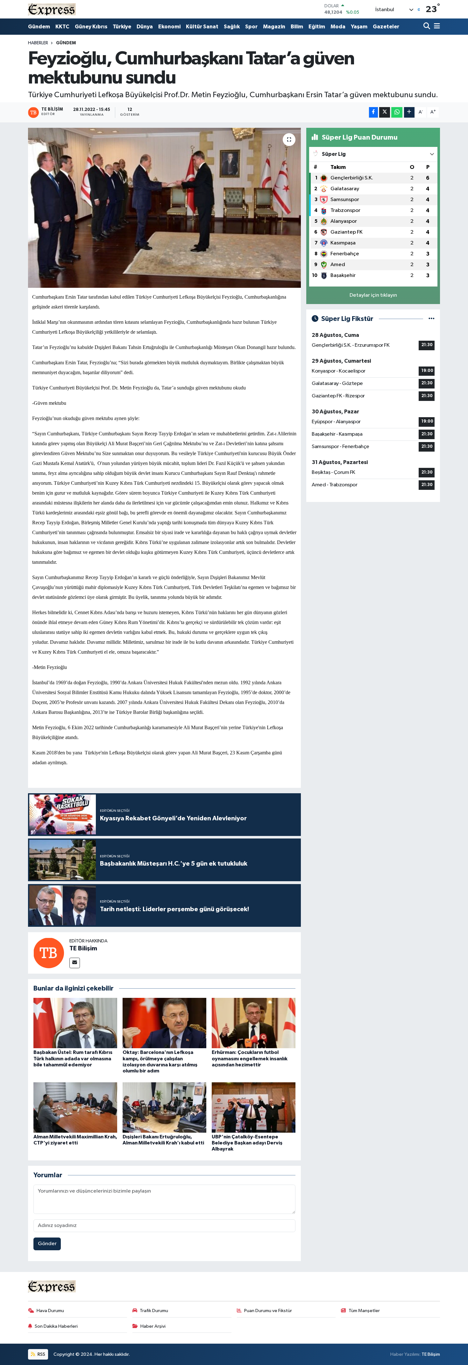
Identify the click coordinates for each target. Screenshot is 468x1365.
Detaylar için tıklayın (373, 295)
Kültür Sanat (202, 26)
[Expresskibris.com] (52, 9)
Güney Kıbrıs (91, 26)
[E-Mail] (74, 963)
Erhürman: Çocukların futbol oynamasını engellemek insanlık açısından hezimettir (249, 1058)
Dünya (145, 26)
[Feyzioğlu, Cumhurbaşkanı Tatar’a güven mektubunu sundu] (164, 208)
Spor (251, 26)
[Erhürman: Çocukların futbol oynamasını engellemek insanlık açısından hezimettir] (253, 1023)
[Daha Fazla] (409, 112)
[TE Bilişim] (48, 952)
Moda (337, 26)
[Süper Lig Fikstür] (432, 319)
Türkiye (122, 26)
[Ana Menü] (435, 26)
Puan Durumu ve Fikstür (268, 1310)
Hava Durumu (50, 1310)
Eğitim (316, 26)
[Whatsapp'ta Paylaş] (396, 112)
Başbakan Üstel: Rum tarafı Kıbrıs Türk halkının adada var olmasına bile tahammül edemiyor (72, 1058)
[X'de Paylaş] (384, 112)
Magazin (274, 26)
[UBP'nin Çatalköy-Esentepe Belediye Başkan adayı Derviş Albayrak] (253, 1107)
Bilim (297, 26)
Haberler (38, 43)
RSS (41, 1354)
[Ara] (427, 26)
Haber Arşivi (153, 1326)
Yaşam (359, 26)
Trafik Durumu (154, 1310)
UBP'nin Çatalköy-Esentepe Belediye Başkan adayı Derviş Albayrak (247, 1142)
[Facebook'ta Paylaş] (373, 112)
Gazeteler (386, 26)
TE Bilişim (83, 948)
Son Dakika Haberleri (56, 1326)
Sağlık (232, 26)
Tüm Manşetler (364, 1310)
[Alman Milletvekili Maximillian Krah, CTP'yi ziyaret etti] (75, 1107)
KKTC (62, 26)
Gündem (39, 26)
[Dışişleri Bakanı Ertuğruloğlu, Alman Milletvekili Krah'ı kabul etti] (164, 1107)
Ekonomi (169, 26)
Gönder (47, 1243)
